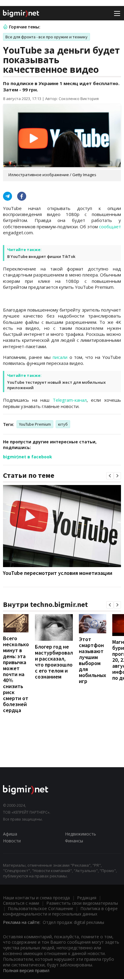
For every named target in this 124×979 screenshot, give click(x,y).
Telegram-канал (70, 400)
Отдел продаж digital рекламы (73, 922)
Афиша (10, 834)
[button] (109, 475)
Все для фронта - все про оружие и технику (46, 37)
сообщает (110, 226)
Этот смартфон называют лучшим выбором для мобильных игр (92, 660)
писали (60, 357)
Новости (12, 841)
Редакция (86, 898)
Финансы (74, 841)
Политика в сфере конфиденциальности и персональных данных (60, 911)
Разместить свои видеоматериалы (82, 903)
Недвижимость (80, 834)
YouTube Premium (35, 424)
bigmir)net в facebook (27, 457)
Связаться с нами (21, 903)
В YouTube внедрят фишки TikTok (41, 256)
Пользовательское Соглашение (40, 908)
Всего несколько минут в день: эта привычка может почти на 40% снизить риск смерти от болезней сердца (16, 674)
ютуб (63, 424)
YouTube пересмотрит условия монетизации (57, 572)
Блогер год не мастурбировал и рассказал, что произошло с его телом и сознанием (54, 661)
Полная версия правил (26, 970)
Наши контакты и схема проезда (36, 898)
